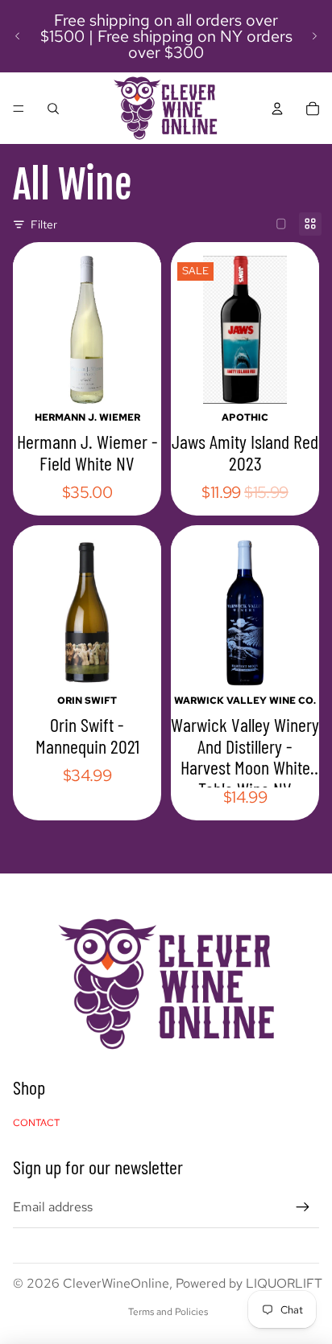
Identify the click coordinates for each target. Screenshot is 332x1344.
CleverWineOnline (116, 1283)
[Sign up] (303, 1207)
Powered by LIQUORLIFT (249, 1283)
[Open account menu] (277, 108)
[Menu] (18, 108)
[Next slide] (314, 36)
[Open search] (53, 108)
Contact (36, 1122)
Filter (44, 224)
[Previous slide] (17, 36)
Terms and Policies (168, 1311)
